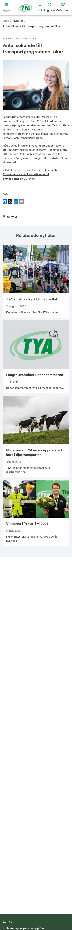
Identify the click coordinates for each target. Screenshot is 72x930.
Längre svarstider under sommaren (34, 374)
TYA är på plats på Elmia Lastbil (31, 299)
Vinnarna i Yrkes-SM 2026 (27, 523)
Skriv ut (12, 217)
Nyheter (18, 20)
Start (6, 20)
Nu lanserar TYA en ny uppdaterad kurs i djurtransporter (34, 452)
